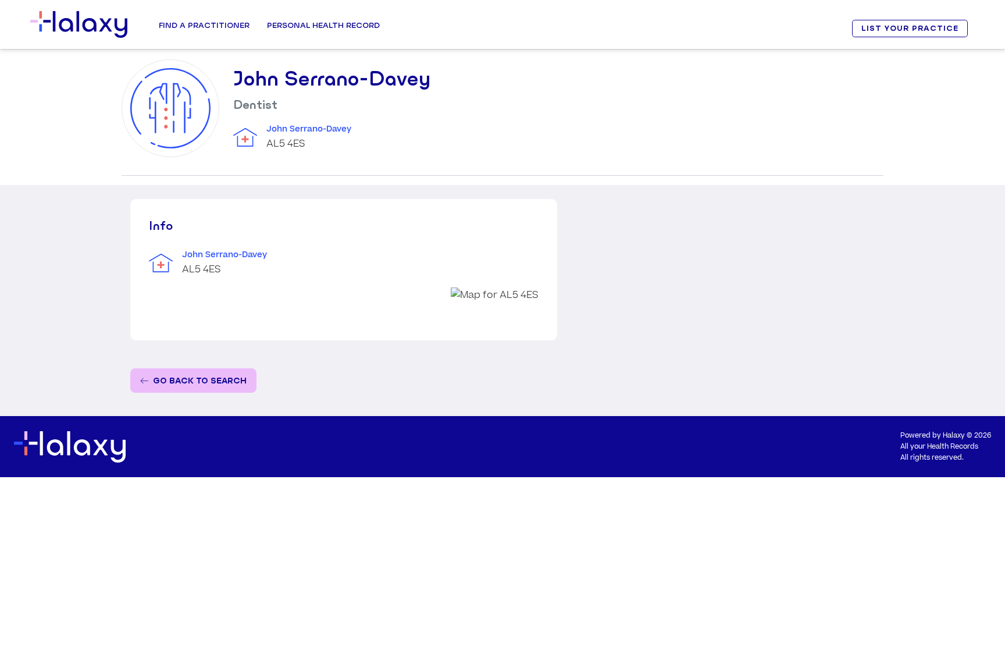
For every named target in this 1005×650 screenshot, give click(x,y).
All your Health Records (939, 447)
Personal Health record (323, 25)
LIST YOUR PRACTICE (909, 28)
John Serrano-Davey (308, 129)
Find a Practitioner (204, 25)
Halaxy (954, 436)
